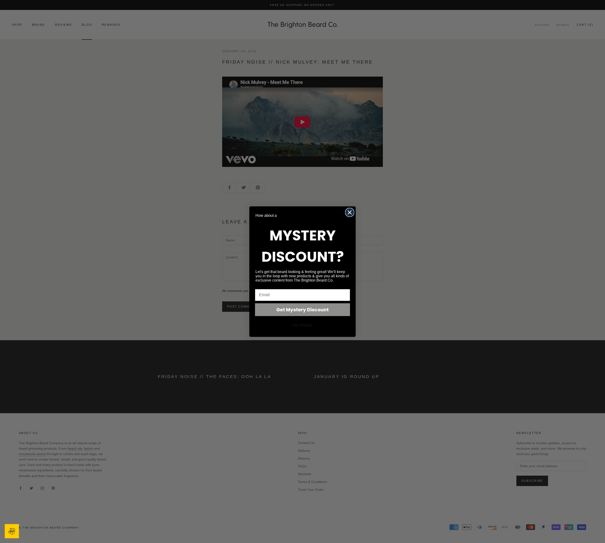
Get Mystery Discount (302, 309)
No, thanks (302, 325)
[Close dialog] (350, 212)
